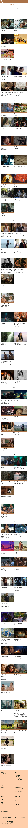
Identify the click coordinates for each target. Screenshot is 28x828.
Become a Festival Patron (20, 788)
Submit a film (17, 796)
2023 (2, 800)
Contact (2, 772)
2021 (2, 803)
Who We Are (17, 775)
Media (2, 785)
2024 (2, 799)
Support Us (17, 785)
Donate (16, 790)
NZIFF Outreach (4, 788)
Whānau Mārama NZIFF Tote (6, 813)
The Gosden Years (4, 811)
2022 (2, 802)
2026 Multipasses (4, 810)
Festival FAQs (17, 778)
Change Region (19, 825)
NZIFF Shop (3, 808)
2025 (2, 798)
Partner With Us (18, 792)
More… (2, 805)
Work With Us (17, 776)
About (16, 772)
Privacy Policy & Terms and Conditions (20, 781)
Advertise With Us (18, 791)
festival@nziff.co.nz (5, 773)
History (16, 774)
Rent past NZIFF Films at (17, 800)
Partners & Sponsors (19, 787)
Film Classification (18, 779)
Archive (2, 796)
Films (10, 9)
